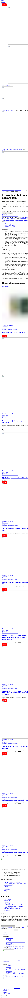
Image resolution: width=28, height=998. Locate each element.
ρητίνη (3, 220)
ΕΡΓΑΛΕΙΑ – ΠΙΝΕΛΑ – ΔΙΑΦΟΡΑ (13, 904)
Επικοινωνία (7, 887)
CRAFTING (7, 903)
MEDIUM (6, 902)
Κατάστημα (7, 889)
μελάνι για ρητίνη (10, 220)
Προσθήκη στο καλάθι (7, 213)
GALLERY (7, 910)
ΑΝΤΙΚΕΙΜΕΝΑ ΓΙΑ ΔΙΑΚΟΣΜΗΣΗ (13, 906)
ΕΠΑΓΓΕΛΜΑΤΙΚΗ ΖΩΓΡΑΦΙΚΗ (12, 908)
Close (1, 997)
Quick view (5, 326)
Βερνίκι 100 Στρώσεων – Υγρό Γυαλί (13, 332)
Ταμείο (5, 890)
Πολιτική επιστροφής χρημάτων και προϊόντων (15, 883)
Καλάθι (6, 891)
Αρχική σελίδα (6, 110)
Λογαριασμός (7, 886)
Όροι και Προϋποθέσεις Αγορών (12, 882)
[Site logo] (3, 2)
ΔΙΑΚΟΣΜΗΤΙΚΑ (8, 907)
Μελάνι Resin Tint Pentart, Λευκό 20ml (11, 190)
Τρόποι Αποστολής (8, 885)
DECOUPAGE (7, 899)
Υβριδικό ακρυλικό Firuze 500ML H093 (12, 149)
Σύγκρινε (5, 992)
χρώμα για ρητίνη (19, 220)
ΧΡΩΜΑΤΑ (13, 110)
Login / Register (7, 993)
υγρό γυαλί (23, 218)
